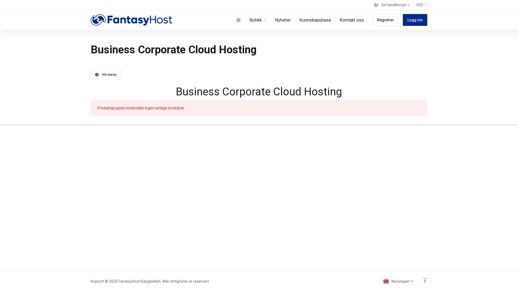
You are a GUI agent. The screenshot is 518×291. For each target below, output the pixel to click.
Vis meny (109, 74)
